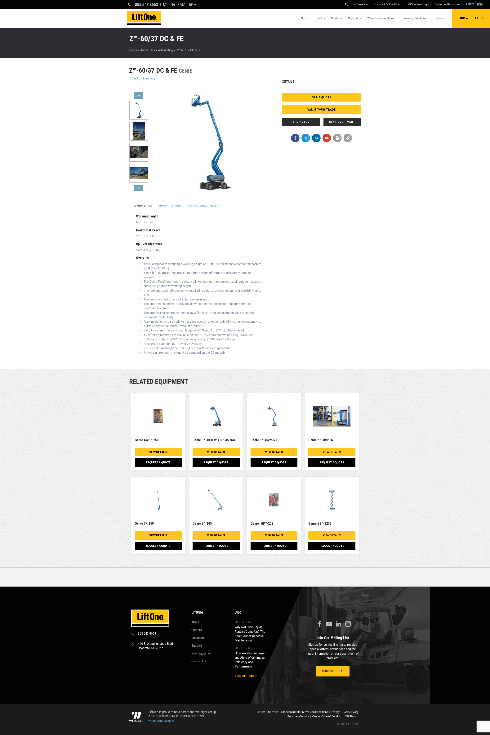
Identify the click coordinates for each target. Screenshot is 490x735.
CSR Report (352, 716)
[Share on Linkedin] (316, 138)
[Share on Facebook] (295, 138)
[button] (471, 18)
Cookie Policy (351, 712)
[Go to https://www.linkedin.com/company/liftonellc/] (338, 624)
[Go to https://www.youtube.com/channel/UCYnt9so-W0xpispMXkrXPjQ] (329, 624)
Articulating (165, 50)
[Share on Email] (327, 138)
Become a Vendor (298, 716)
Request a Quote (158, 462)
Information (142, 206)
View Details (158, 452)
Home (133, 50)
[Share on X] (305, 138)
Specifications (170, 206)
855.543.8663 (146, 4)
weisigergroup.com (161, 721)
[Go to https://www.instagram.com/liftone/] (348, 624)
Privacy (335, 712)
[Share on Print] (337, 138)
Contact (261, 712)
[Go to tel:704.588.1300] (156, 634)
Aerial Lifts (147, 50)
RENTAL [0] (474, 4)
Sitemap (274, 712)
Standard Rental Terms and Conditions (304, 712)
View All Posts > (246, 676)
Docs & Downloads (203, 206)
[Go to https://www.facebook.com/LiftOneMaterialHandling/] (319, 624)
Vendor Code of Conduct (327, 716)
